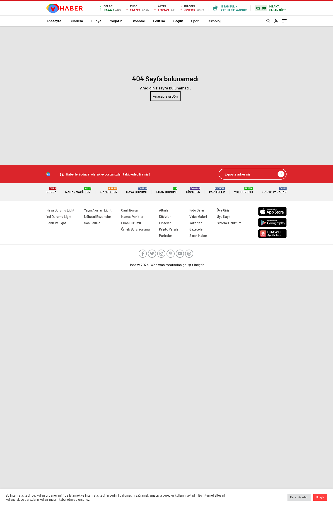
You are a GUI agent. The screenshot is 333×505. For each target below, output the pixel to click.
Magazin (116, 21)
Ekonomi (138, 21)
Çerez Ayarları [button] (299, 497)
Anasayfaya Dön (165, 96)
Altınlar (164, 210)
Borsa (51, 190)
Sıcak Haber (198, 235)
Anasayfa (53, 21)
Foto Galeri (197, 210)
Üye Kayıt (224, 216)
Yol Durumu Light (59, 216)
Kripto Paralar (274, 190)
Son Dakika (92, 223)
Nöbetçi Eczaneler (97, 216)
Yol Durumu (243, 190)
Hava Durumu (136, 190)
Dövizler (165, 216)
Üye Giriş (223, 210)
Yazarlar (195, 223)
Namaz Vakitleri (78, 190)
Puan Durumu (166, 190)
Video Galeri (198, 216)
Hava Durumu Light (60, 210)
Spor (195, 21)
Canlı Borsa (129, 210)
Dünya (96, 21)
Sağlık (178, 21)
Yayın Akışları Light (98, 210)
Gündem (76, 21)
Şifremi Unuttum (229, 223)
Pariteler (217, 190)
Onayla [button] (320, 497)
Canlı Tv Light (56, 223)
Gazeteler (108, 190)
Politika (159, 21)
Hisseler (193, 190)
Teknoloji (214, 21)
